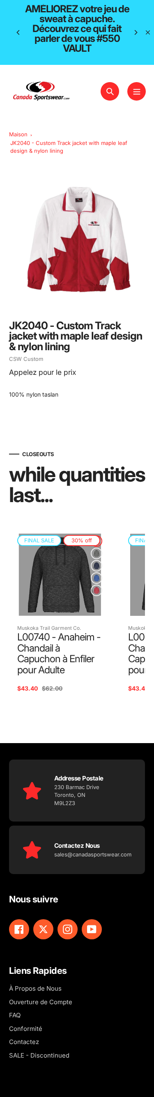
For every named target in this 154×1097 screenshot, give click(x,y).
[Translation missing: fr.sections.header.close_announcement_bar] (148, 32)
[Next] (135, 32)
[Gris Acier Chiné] (96, 553)
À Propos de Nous (35, 988)
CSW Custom (26, 359)
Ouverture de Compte (40, 1002)
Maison (18, 134)
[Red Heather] (96, 590)
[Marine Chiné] (96, 565)
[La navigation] (136, 91)
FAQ (15, 1015)
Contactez (24, 1042)
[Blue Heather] (96, 578)
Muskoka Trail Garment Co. (49, 628)
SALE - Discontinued (39, 1055)
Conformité (25, 1029)
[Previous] (18, 32)
